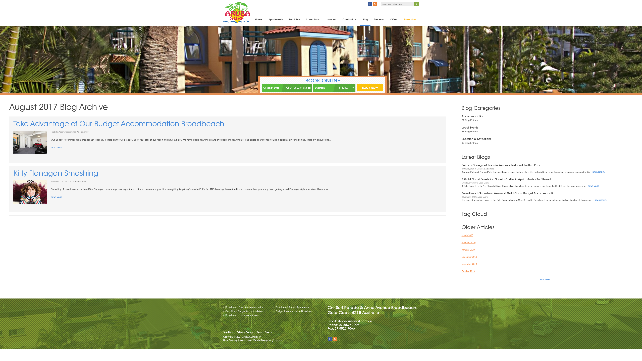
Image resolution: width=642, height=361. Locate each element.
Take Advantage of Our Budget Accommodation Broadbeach (118, 124)
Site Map (228, 332)
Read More (56, 148)
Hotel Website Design (257, 340)
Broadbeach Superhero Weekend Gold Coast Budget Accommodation (509, 193)
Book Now (410, 19)
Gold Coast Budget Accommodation (244, 311)
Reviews (379, 19)
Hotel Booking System (234, 340)
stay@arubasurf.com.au (355, 321)
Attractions (312, 19)
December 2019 (469, 257)
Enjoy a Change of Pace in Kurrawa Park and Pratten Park (501, 165)
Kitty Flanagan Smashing (55, 173)
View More (545, 279)
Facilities (294, 19)
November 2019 (469, 264)
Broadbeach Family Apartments (292, 307)
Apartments (275, 19)
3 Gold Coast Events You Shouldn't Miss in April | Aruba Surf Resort (506, 179)
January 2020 (468, 250)
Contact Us (349, 19)
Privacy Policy (245, 332)
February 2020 (468, 242)
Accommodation (65, 132)
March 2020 (467, 235)
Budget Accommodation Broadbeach (295, 311)
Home (258, 19)
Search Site (262, 332)
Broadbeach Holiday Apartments (242, 315)
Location (331, 19)
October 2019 (468, 271)
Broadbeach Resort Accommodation (244, 307)
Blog (365, 19)
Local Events (64, 181)
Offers (393, 19)
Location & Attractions (476, 139)
